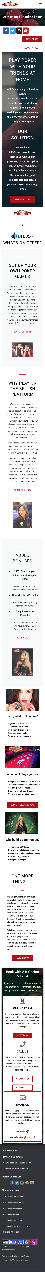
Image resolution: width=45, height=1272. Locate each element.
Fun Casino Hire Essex (12, 1208)
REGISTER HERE (22, 332)
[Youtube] (26, 30)
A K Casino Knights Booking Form (17, 1163)
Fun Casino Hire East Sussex (15, 1203)
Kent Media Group (22, 1256)
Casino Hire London (11, 1232)
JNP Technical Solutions (19, 1260)
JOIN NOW (22, 638)
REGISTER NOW (22, 490)
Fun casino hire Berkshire (14, 1197)
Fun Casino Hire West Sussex (15, 1226)
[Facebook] (6, 30)
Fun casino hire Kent (12, 1214)
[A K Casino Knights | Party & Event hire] (11, 4)
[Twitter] (13, 30)
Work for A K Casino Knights (15, 1169)
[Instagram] (19, 30)
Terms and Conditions (13, 1157)
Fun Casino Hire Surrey (13, 1220)
